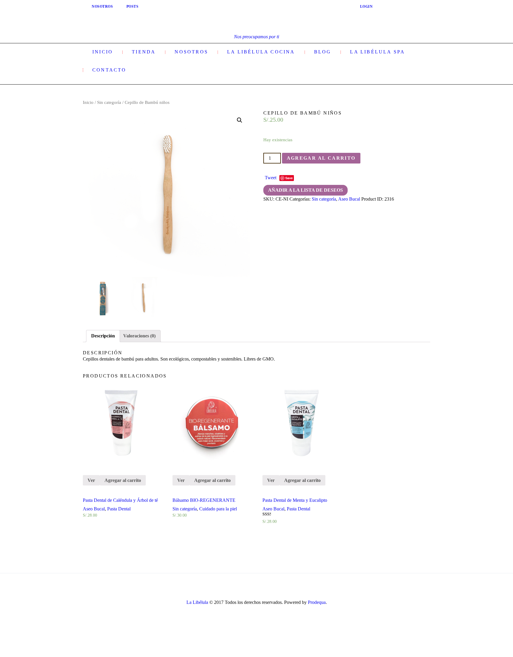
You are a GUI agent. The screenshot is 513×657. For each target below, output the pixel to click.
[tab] (103, 336)
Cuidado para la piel (218, 508)
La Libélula (197, 602)
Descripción (103, 335)
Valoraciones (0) (139, 335)
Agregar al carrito (321, 158)
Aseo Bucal (349, 198)
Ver (91, 480)
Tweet (270, 177)
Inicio (88, 102)
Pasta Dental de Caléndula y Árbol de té (120, 500)
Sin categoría (109, 102)
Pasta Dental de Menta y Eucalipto (294, 500)
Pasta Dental (119, 508)
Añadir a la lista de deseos (305, 190)
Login (366, 6)
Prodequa (317, 602)
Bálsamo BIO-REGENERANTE (203, 500)
